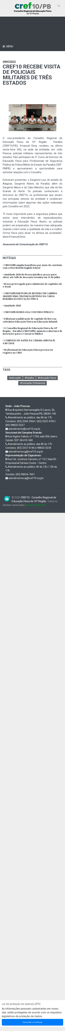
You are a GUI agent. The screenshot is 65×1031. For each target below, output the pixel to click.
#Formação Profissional (32, 383)
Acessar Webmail (35, 505)
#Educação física (47, 377)
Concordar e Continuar (32, 1022)
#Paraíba (29, 377)
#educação (15, 377)
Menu (9, 46)
